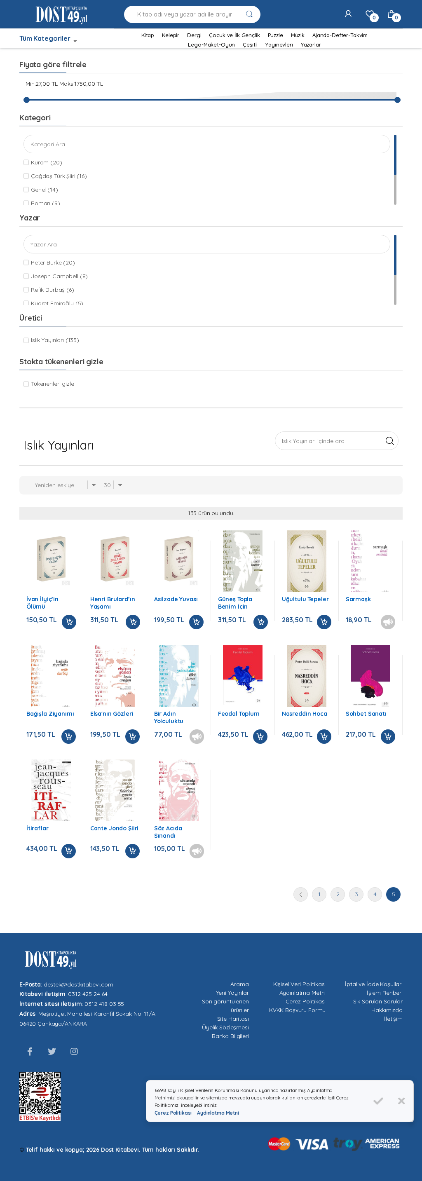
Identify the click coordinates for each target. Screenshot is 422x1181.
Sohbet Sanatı (366, 713)
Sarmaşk (358, 599)
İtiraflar (37, 828)
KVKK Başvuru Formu (297, 1010)
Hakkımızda (387, 1010)
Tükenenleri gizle (52, 383)
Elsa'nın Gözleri (112, 713)
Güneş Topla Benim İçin (235, 602)
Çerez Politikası (306, 1001)
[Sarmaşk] (370, 563)
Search (389, 440)
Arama (239, 984)
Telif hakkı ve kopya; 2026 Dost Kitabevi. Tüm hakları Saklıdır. (112, 1149)
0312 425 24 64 (88, 994)
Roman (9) (45, 203)
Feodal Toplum (239, 713)
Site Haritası (233, 1018)
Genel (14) (44, 189)
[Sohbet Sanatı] (370, 676)
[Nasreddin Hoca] (306, 678)
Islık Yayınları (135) (55, 340)
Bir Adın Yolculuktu (169, 717)
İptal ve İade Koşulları (374, 984)
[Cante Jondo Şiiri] (115, 792)
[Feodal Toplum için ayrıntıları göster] (242, 675)
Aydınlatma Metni (302, 992)
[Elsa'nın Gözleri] (115, 678)
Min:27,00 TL (42, 83)
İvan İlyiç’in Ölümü (42, 602)
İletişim (393, 1018)
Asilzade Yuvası (176, 599)
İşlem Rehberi (385, 992)
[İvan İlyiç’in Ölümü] (51, 558)
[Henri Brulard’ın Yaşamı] (115, 558)
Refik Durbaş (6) (52, 289)
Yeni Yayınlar (232, 992)
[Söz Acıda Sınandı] (179, 790)
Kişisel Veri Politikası (299, 984)
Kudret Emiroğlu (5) (57, 303)
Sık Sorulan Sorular (378, 1001)
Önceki (300, 894)
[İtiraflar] (51, 792)
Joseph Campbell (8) (59, 276)
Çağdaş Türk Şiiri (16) (59, 176)
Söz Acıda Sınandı (168, 832)
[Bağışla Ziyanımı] (51, 678)
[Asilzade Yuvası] (179, 558)
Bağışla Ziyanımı (50, 713)
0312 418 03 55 (104, 1004)
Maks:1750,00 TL (81, 83)
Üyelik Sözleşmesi (225, 1027)
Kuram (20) (46, 162)
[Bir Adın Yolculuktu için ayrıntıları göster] (179, 676)
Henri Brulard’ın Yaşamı (112, 602)
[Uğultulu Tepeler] (306, 563)
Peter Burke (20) (53, 262)
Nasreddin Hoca (304, 713)
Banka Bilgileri (230, 1036)
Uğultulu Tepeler (305, 599)
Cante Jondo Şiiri (114, 828)
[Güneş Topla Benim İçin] (242, 561)
